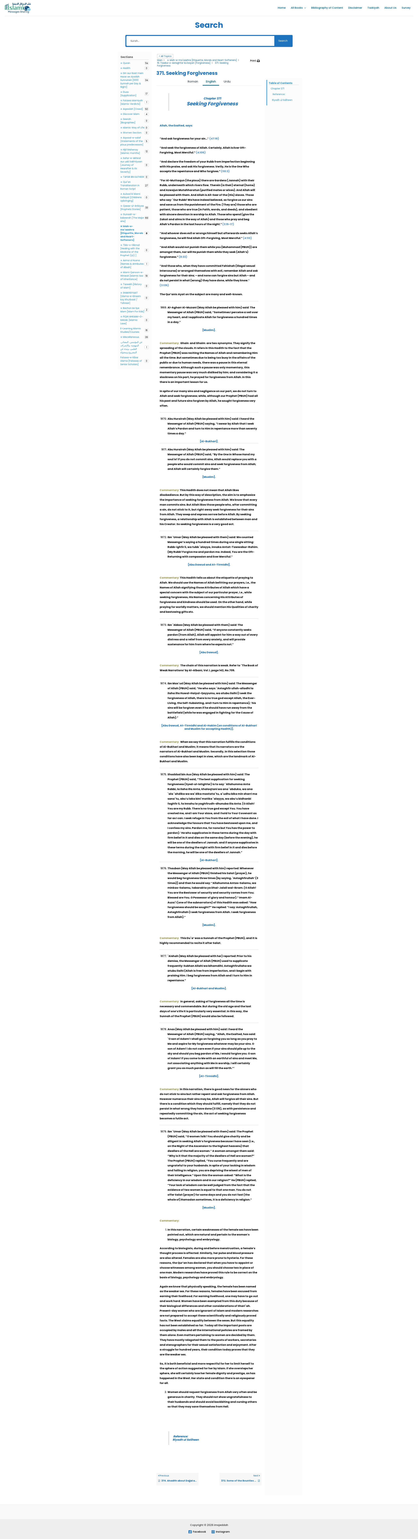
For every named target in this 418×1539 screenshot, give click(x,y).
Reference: (279, 94)
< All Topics (165, 56)
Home (282, 8)
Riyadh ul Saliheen (282, 100)
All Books (297, 8)
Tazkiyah (373, 8)
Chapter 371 (277, 88)
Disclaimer (355, 8)
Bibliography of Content (327, 8)
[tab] (192, 82)
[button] (304, 8)
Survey (406, 8)
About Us (390, 8)
